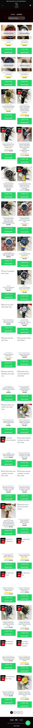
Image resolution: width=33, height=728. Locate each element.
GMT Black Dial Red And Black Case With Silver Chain (24, 489)
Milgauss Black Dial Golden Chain (8, 589)
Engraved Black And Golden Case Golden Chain (8, 422)
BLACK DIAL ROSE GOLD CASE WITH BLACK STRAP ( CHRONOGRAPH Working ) (25, 109)
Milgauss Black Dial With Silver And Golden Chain (24, 624)
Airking (8, 42)
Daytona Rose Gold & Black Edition (24, 355)
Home (13, 14)
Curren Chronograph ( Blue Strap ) (24, 254)
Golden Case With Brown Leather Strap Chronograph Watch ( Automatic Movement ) (8, 523)
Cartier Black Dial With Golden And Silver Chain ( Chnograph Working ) (24, 186)
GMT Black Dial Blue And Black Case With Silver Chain (24, 456)
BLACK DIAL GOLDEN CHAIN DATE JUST (8, 107)
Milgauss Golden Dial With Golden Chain (8, 693)
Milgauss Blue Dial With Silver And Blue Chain (8, 658)
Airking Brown (24, 74)
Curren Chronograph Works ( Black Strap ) (24, 288)
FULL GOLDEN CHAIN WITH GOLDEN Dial (8, 455)
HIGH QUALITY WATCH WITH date (8, 556)
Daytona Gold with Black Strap (8, 355)
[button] (2, 5)
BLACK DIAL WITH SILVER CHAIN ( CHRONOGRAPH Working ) (8, 186)
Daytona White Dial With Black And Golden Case (8, 389)
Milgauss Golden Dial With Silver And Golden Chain (24, 694)
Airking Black (24, 42)
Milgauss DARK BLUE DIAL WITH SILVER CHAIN (24, 659)
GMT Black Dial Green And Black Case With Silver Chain (8, 489)
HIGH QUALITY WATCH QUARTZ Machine (24, 522)
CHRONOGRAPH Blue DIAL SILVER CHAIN (8, 254)
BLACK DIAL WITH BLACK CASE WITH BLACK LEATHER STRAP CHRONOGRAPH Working (24, 148)
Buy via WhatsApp (8, 51)
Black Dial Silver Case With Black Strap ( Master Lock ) (8, 146)
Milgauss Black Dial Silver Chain (24, 589)
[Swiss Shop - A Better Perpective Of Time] (16, 5)
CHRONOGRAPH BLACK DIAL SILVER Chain (24, 220)
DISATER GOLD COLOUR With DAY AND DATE (24, 389)
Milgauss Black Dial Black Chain (24, 556)
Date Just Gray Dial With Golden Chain (8, 321)
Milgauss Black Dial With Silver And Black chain (8, 624)
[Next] (21, 712)
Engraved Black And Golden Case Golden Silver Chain (24, 422)
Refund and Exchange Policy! (16, 723)
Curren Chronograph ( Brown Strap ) (8, 288)
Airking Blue (8, 74)
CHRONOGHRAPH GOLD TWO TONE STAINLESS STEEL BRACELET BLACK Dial (8, 221)
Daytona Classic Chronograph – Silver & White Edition (24, 322)
